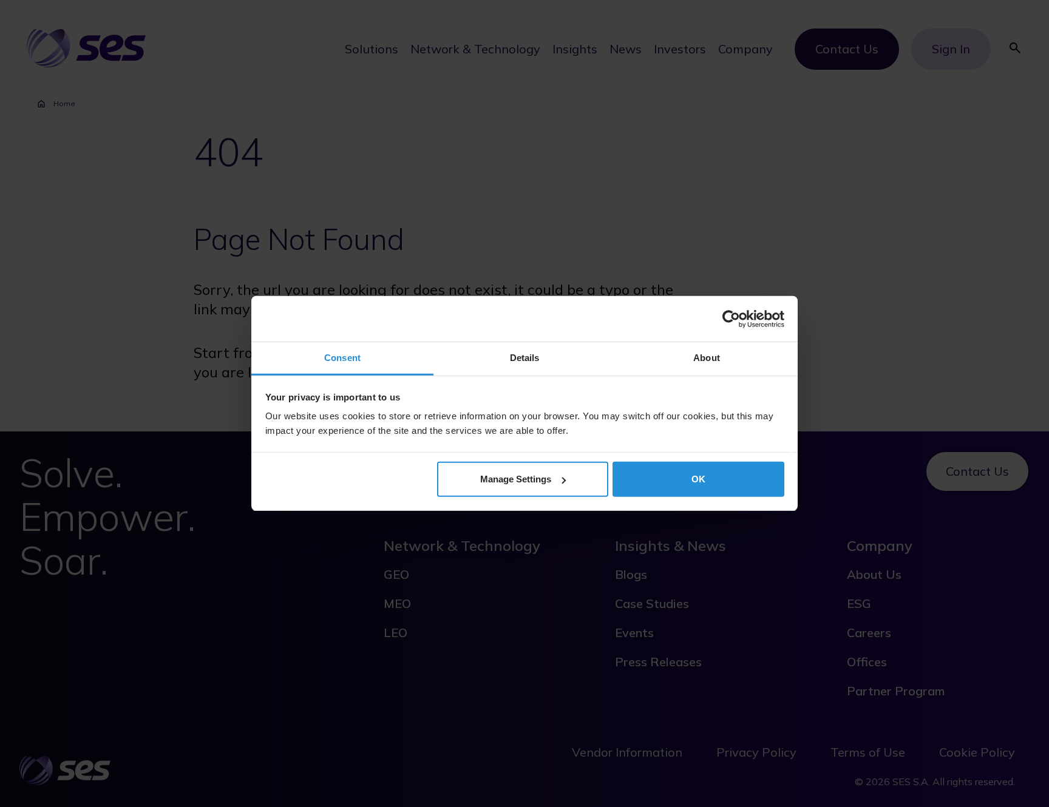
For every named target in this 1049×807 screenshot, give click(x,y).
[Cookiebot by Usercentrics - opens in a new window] (731, 318)
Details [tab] (525, 358)
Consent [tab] (342, 358)
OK (698, 479)
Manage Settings (515, 479)
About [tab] (706, 358)
